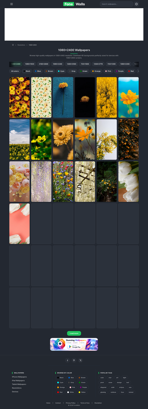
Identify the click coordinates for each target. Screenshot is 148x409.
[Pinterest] (74, 360)
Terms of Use (84, 403)
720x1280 (112, 64)
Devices (15, 392)
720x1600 (85, 64)
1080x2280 (125, 64)
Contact (58, 403)
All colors (15, 71)
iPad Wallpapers (18, 380)
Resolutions (21, 45)
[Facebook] (67, 360)
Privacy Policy (70, 403)
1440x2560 (71, 64)
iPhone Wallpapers (19, 377)
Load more (74, 333)
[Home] (13, 45)
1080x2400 (15, 64)
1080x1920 (29, 64)
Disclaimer (98, 403)
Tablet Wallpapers (19, 384)
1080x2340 (57, 64)
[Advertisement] (74, 24)
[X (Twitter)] (80, 360)
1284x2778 (98, 64)
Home (48, 403)
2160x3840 (43, 64)
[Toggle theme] (136, 4)
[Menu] (11, 4)
